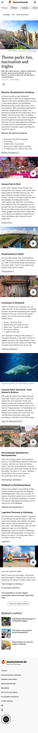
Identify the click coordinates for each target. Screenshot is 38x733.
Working (14, 8)
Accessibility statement (10, 697)
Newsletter (5, 688)
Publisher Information (9, 679)
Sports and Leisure (23, 14)
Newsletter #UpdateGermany (19, 603)
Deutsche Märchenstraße (11, 421)
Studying (25, 8)
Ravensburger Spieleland (10, 480)
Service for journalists (9, 692)
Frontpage (6, 14)
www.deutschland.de (11, 588)
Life (13, 14)
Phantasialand (7, 271)
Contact (4, 671)
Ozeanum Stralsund (9, 349)
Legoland (5, 541)
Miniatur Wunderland (9, 152)
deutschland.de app (8, 684)
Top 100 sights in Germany (11, 584)
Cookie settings (7, 701)
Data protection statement (11, 675)
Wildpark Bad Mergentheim (11, 507)
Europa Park (6, 222)
